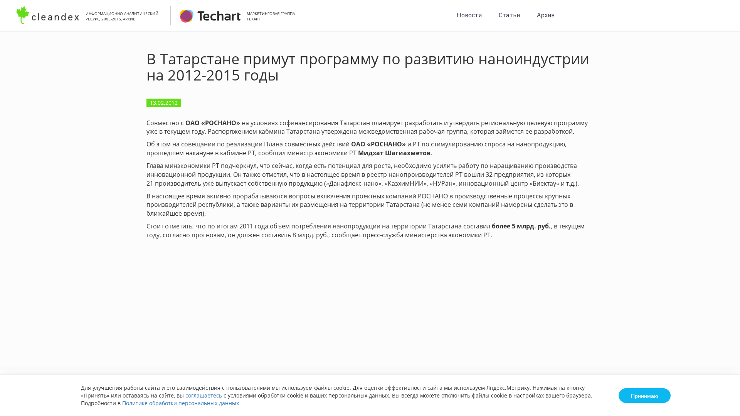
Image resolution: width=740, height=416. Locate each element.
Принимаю (644, 395)
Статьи (509, 15)
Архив (546, 15)
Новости (469, 15)
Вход (722, 19)
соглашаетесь (203, 395)
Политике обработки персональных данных (180, 403)
